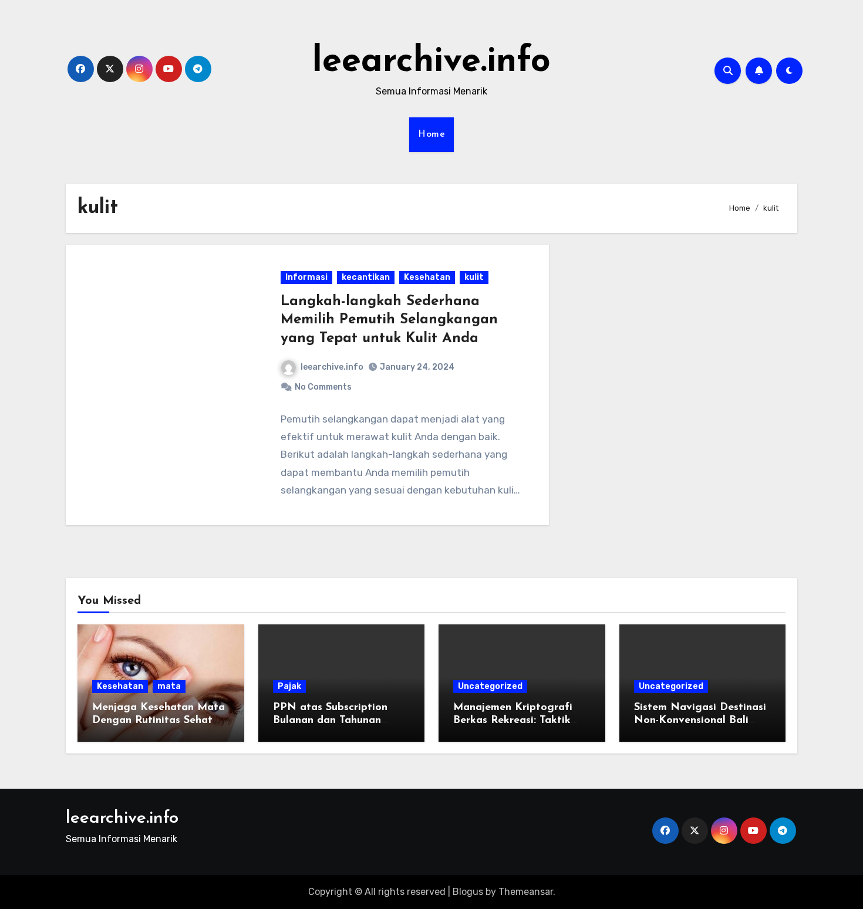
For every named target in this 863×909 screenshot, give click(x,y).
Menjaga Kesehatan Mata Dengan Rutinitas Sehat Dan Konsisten (158, 720)
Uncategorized (490, 686)
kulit (474, 277)
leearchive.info (431, 62)
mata (169, 686)
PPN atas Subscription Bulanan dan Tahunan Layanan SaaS (330, 720)
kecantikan (366, 277)
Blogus (468, 891)
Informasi (306, 277)
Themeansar (525, 891)
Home (431, 134)
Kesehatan (427, 277)
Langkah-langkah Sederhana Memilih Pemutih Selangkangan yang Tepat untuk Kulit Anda (389, 320)
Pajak (289, 686)
